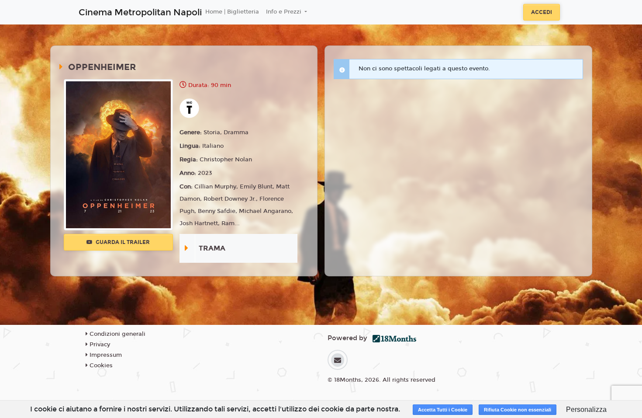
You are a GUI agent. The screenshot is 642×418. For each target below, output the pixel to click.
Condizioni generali (116, 334)
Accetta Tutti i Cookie (442, 409)
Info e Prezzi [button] (284, 11)
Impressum (105, 355)
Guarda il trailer (122, 242)
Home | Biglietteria (232, 11)
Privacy (99, 344)
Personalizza (586, 409)
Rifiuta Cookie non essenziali (517, 409)
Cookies (100, 365)
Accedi (541, 12)
